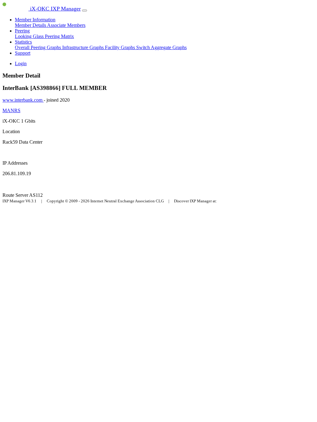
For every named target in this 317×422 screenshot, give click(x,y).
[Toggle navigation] (84, 10)
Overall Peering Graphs (38, 47)
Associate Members (66, 25)
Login (21, 63)
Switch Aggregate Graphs (161, 47)
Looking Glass (30, 36)
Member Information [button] (35, 19)
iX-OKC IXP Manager (54, 9)
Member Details (31, 25)
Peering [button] (22, 30)
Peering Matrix (59, 36)
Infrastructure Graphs (83, 47)
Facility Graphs (120, 47)
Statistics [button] (23, 41)
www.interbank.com (23, 100)
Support (22, 53)
